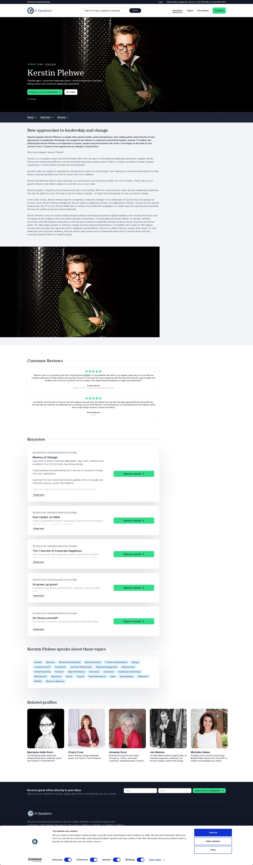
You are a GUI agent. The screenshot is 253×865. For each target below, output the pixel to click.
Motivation (56, 676)
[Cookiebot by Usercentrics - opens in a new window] (35, 860)
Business (50, 662)
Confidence (60, 667)
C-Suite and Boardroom (116, 662)
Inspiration (109, 672)
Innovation (94, 672)
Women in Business (55, 681)
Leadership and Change (129, 672)
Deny (213, 850)
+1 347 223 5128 (202, 2)
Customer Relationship (81, 667)
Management (40, 676)
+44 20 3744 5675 (218, 2)
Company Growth (42, 667)
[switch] (93, 860)
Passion (80, 676)
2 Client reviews (50, 64)
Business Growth (93, 662)
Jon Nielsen (157, 752)
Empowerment (128, 667)
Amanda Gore (117, 752)
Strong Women (126, 676)
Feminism (59, 672)
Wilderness (143, 676)
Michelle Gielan (200, 752)
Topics (189, 10)
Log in (160, 2)
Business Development (70, 662)
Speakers (178, 10)
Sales (112, 676)
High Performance (76, 672)
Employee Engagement (106, 667)
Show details (155, 860)
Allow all (213, 832)
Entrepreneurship (42, 672)
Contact (219, 10)
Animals (38, 662)
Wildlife (38, 681)
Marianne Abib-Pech (40, 752)
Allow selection (213, 841)
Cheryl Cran (75, 752)
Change (135, 662)
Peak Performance (97, 676)
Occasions (203, 10)
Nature (69, 676)
